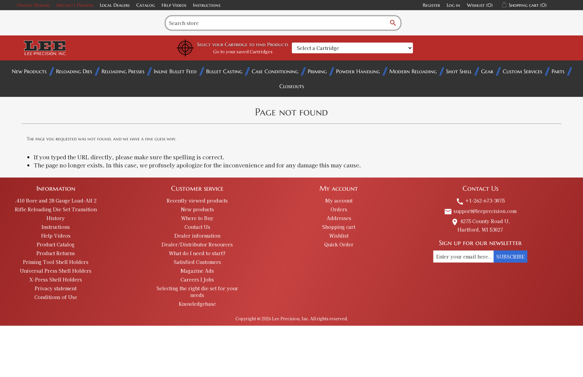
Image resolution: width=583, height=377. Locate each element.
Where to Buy (197, 218)
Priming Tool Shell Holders (55, 262)
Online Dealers (33, 5)
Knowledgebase (197, 303)
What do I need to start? (197, 253)
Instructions (206, 5)
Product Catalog (56, 244)
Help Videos (174, 5)
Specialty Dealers (74, 5)
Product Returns (55, 253)
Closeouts (291, 86)
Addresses (339, 218)
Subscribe (510, 256)
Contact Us (197, 226)
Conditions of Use (55, 297)
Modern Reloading (413, 71)
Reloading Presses (123, 71)
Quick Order (339, 244)
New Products (29, 71)
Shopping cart (338, 226)
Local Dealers (115, 5)
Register (431, 5)
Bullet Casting (224, 71)
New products (197, 209)
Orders (339, 209)
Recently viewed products (197, 200)
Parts (558, 71)
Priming (317, 71)
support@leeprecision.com (480, 211)
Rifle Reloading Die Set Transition (56, 209)
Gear (487, 71)
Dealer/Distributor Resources (197, 244)
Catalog (145, 5)
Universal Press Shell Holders (55, 270)
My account (339, 200)
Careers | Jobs (197, 279)
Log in (453, 5)
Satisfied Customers (197, 262)
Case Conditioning (275, 71)
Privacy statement (56, 288)
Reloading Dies (74, 71)
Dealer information (197, 235)
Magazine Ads (197, 270)
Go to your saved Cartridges (243, 51)
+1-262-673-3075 (480, 200)
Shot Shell (459, 71)
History (56, 218)
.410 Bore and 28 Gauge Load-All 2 (55, 200)
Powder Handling (358, 71)
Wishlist (339, 235)
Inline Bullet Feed (175, 71)
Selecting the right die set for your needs (197, 291)
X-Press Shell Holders (55, 279)
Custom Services (522, 71)
